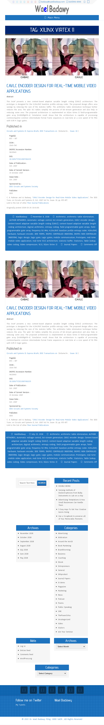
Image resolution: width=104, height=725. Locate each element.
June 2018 (24, 554)
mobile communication (64, 237)
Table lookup (89, 240)
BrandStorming (64, 549)
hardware (12, 233)
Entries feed (25, 650)
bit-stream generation (63, 220)
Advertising (63, 533)
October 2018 (25, 537)
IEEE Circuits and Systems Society (23, 186)
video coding (13, 244)
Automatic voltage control (39, 220)
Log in (22, 646)
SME (59, 611)
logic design (24, 237)
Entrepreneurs (64, 566)
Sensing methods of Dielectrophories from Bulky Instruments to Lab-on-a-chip (70, 493)
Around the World (65, 541)
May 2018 (24, 558)
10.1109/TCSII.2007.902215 (20, 159)
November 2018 (26, 533)
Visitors (61, 627)
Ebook (60, 562)
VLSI (40, 244)
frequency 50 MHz (40, 230)
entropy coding (52, 226)
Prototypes (81, 237)
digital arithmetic (35, 226)
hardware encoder (25, 233)
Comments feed (26, 654)
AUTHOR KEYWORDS (17, 220)
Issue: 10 (74, 131)
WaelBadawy (21, 216)
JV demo (61, 582)
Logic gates (47, 237)
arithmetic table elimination (80, 216)
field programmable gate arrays (75, 226)
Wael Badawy (63, 700)
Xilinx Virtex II (50, 244)
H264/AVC (92, 230)
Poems (61, 603)
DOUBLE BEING (64, 486)
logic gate (35, 237)
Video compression (28, 244)
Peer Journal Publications (38, 203)
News (60, 595)
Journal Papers (70, 244)
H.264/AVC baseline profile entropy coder (68, 230)
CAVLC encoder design (84, 220)
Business (61, 554)
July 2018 (24, 549)
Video (60, 623)
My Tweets (20, 704)
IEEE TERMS (40, 233)
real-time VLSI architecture (45, 240)
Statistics (78, 240)
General (61, 570)
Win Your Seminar (65, 631)
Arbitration (62, 537)
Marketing (62, 590)
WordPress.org (26, 658)
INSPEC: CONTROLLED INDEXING (59, 233)
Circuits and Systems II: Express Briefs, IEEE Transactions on (32, 131)
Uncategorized (64, 619)
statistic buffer (66, 240)
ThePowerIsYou (64, 615)
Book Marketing (64, 545)
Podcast (61, 599)
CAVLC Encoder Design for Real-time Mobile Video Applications (60, 197)
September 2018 (27, 541)
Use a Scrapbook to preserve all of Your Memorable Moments (72, 517)
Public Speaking (65, 607)
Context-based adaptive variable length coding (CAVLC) (33, 223)
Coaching (62, 558)
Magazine (62, 586)
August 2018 (25, 545)
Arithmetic (61, 216)
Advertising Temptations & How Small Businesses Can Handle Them (71, 502)
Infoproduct (63, 574)
